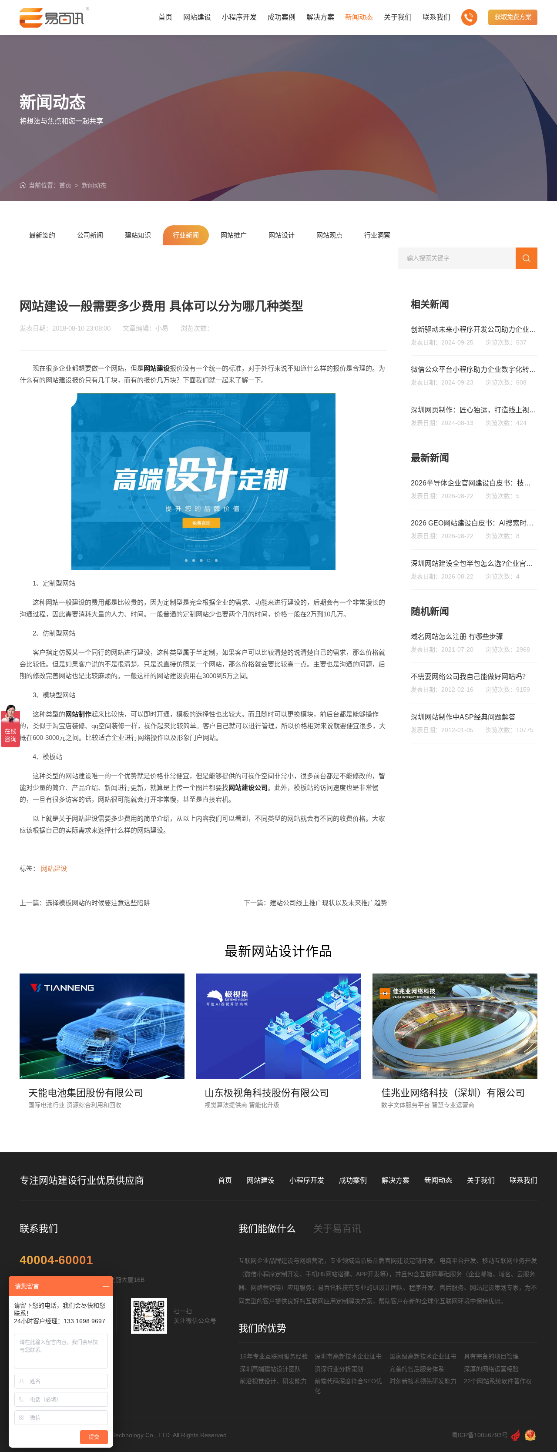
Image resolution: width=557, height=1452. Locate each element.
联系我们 (523, 1180)
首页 (65, 185)
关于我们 (481, 1180)
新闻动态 (94, 185)
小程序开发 (306, 1180)
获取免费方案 (513, 16)
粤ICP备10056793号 (480, 1435)
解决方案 (395, 1180)
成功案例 (353, 1180)
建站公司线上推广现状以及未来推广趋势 (328, 903)
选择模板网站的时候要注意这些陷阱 (98, 903)
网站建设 (54, 868)
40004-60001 (56, 1260)
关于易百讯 (337, 1228)
